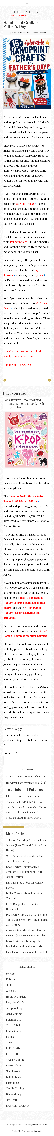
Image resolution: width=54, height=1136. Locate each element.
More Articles (17, 833)
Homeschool (13, 802)
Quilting (11, 985)
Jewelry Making (15, 1059)
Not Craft (11, 1099)
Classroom (29, 776)
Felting (10, 1036)
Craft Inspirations (27, 783)
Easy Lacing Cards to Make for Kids (27, 952)
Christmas (16, 776)
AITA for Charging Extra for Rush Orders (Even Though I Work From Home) (26, 845)
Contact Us (16, 1131)
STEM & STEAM (14, 817)
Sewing (10, 973)
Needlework (13, 1071)
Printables (19, 812)
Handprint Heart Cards (17, 364)
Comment (10, 753)
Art (8, 776)
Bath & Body (13, 1077)
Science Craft (34, 812)
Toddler (28, 817)
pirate (40, 275)
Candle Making (15, 1088)
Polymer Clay (14, 1019)
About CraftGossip (39, 1124)
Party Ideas (12, 1082)
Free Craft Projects (17, 1105)
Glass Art (11, 1042)
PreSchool (9, 813)
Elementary (14, 796)
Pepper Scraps (18, 241)
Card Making (14, 1013)
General (36, 796)
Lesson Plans (27, 11)
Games (27, 796)
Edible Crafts (13, 1031)
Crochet (10, 990)
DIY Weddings (14, 1094)
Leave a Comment (39, 32)
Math (35, 807)
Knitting (11, 979)
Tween (37, 817)
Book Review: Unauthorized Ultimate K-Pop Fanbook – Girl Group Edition (24, 403)
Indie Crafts (13, 1048)
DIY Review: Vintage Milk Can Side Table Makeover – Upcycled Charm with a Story (27, 919)
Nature (43, 807)
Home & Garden (16, 996)
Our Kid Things (25, 203)
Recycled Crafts (15, 1002)
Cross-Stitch (13, 1025)
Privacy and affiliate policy (32, 1131)
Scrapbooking (14, 1008)
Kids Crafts (28, 802)
